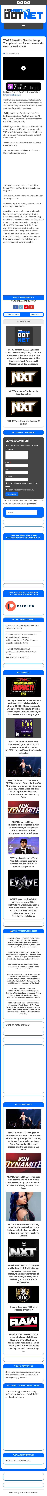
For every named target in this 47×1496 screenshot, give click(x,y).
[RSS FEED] (25, 2)
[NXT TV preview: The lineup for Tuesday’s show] (23, 386)
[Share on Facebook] (15, 307)
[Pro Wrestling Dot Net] (23, 14)
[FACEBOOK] (21, 2)
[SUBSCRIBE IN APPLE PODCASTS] (23, 89)
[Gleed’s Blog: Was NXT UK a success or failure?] (23, 1302)
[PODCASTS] (28, 2)
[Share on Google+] (31, 307)
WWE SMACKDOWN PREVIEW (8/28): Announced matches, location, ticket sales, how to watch (23, 966)
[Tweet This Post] (21, 307)
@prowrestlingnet (12, 95)
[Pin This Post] (26, 307)
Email (7, 469)
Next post (35, 314)
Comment (9, 449)
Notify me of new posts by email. (21, 490)
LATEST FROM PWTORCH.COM (24, 931)
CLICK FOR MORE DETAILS (18, 649)
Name (7, 463)
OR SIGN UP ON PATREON (17, 657)
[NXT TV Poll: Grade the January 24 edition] (23, 416)
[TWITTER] (18, 2)
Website (8, 476)
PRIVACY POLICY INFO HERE (23, 301)
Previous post (13, 314)
